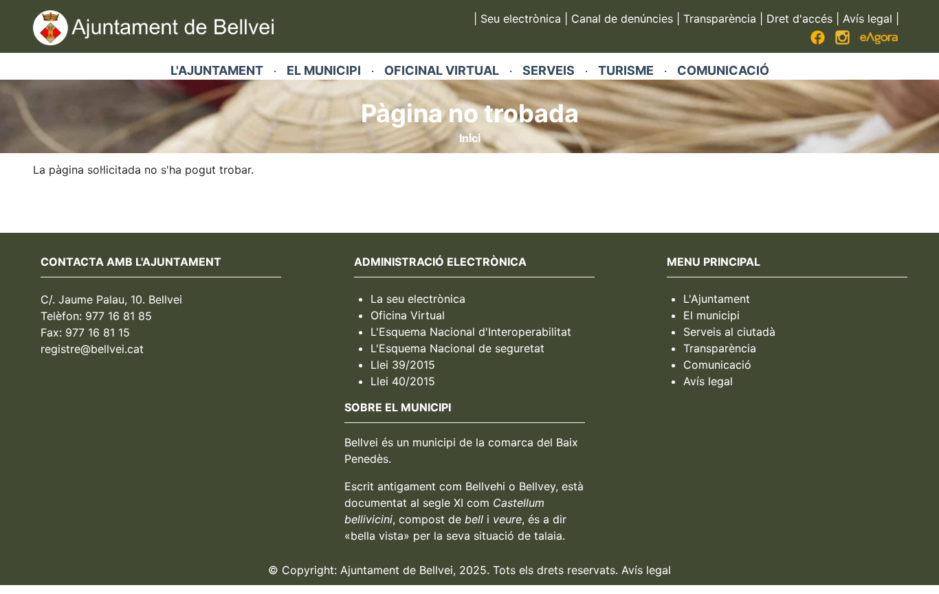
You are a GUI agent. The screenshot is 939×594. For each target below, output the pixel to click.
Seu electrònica (520, 18)
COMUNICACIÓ (723, 70)
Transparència (719, 18)
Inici (469, 138)
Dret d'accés (799, 18)
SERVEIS (548, 70)
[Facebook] (817, 40)
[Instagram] (842, 40)
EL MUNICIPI (324, 70)
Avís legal (867, 18)
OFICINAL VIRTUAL (441, 70)
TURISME (626, 70)
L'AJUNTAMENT (216, 70)
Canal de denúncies (622, 18)
